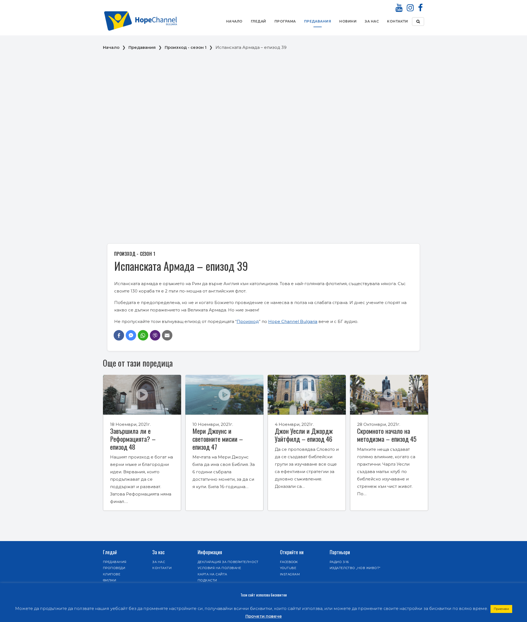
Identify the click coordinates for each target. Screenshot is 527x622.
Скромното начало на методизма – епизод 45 (386, 435)
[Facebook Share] (119, 335)
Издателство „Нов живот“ (355, 568)
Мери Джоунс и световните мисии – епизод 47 (217, 439)
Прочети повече (263, 616)
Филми (109, 580)
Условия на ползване (219, 568)
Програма (285, 21)
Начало (234, 21)
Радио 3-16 (339, 562)
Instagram (290, 574)
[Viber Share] (155, 335)
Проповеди (114, 568)
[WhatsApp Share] (143, 335)
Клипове (111, 574)
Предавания (317, 21)
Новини (348, 21)
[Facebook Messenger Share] (131, 335)
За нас (372, 21)
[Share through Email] (167, 335)
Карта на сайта (212, 574)
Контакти (397, 21)
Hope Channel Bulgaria (292, 321)
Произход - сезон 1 (185, 47)
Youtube (288, 568)
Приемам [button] (501, 609)
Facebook (289, 562)
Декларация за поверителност (228, 562)
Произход (248, 321)
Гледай (258, 21)
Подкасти (207, 580)
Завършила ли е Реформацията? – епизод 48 (133, 439)
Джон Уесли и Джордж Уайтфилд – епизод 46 (304, 435)
